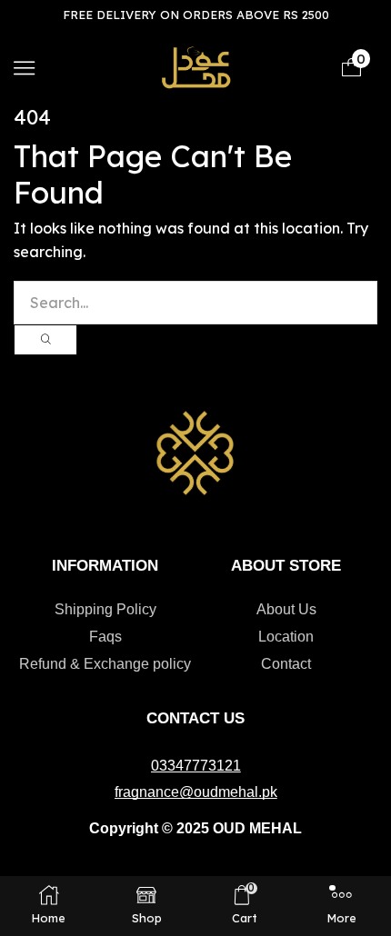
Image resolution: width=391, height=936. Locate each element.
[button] (24, 67)
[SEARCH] (45, 339)
